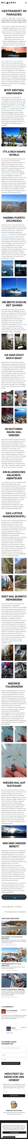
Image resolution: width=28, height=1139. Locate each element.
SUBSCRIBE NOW (14, 572)
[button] (14, 563)
